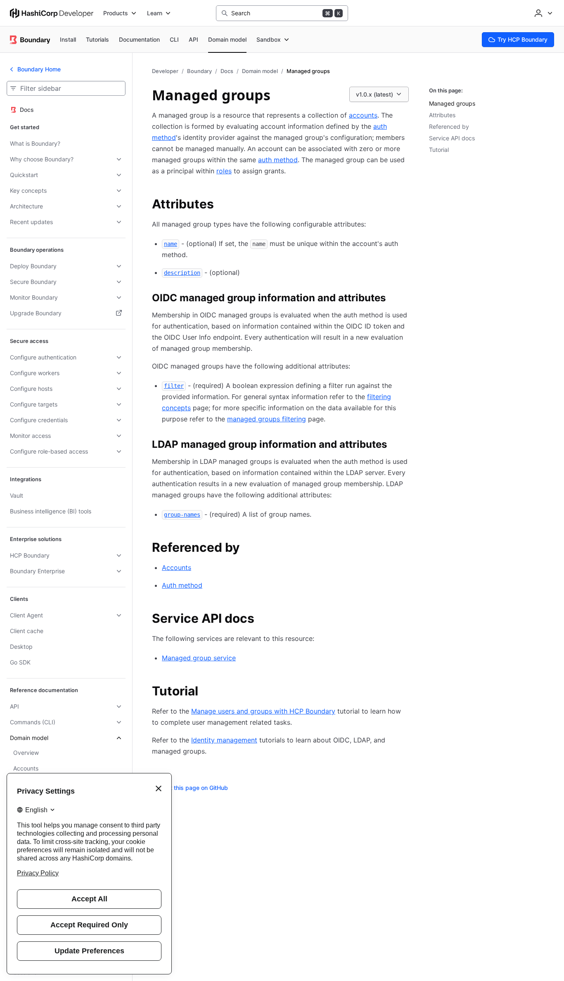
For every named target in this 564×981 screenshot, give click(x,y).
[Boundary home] (30, 39)
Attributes (442, 114)
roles (224, 171)
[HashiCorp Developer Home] (51, 13)
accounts (363, 115)
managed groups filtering (266, 419)
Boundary (199, 71)
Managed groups (452, 103)
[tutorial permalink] (206, 692)
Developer (165, 71)
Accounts (176, 567)
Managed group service (199, 658)
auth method (278, 160)
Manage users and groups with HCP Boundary (263, 711)
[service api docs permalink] (263, 619)
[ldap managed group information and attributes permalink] (395, 446)
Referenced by (449, 126)
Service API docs (452, 138)
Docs (226, 71)
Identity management (224, 740)
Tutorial (439, 149)
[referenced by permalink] (248, 548)
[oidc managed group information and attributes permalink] (394, 299)
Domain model (260, 71)
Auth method (182, 585)
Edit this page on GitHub (195, 787)
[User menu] (542, 13)
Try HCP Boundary (522, 39)
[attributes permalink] (222, 205)
